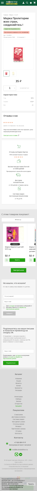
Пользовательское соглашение (18, 466)
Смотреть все (18, 270)
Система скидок (18, 419)
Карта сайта (18, 462)
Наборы (18, 399)
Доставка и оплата (18, 417)
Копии (18, 385)
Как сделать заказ (18, 421)
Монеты (19, 383)
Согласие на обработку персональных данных (18, 464)
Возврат (18, 426)
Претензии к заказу (18, 428)
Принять (31, 484)
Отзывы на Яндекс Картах (18, 152)
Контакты (18, 433)
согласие (12, 306)
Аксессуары (18, 396)
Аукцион (18, 406)
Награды (18, 390)
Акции (18, 381)
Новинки (18, 378)
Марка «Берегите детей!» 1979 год (14, 248)
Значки (18, 401)
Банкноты (18, 388)
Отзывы (18, 431)
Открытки (18, 403)
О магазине (18, 414)
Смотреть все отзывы (10, 135)
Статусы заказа (18, 424)
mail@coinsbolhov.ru (20, 450)
